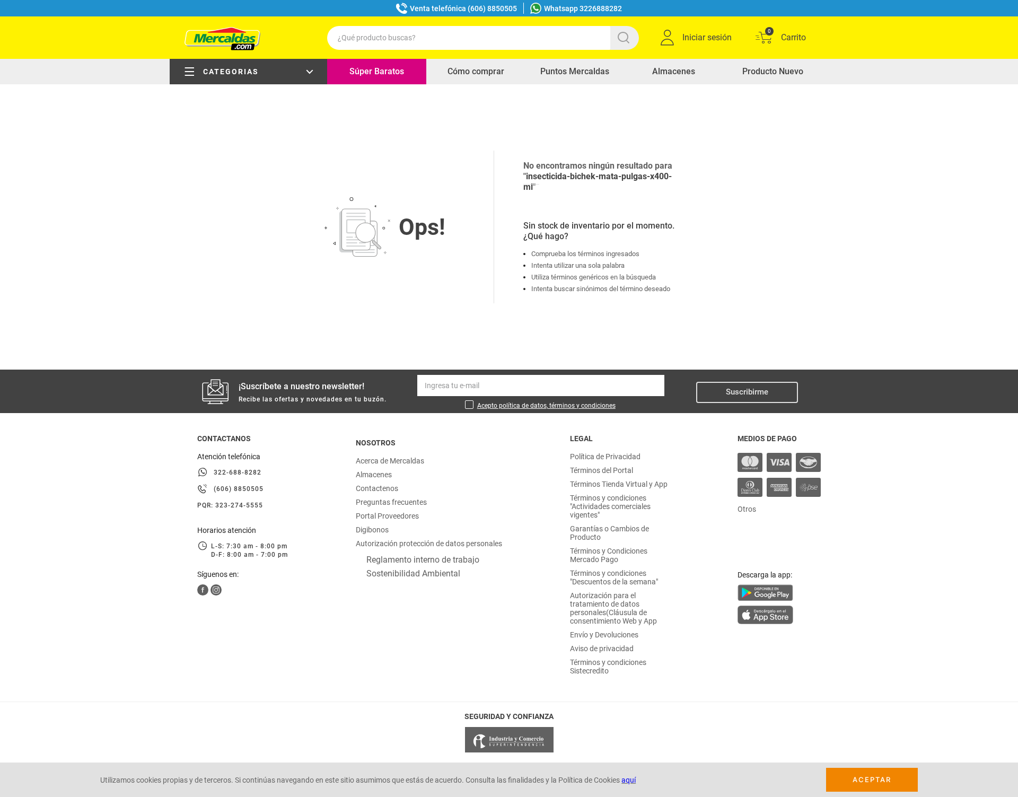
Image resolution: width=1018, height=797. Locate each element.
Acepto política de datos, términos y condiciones (546, 405)
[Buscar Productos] (625, 38)
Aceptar (872, 779)
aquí (628, 780)
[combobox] (483, 38)
